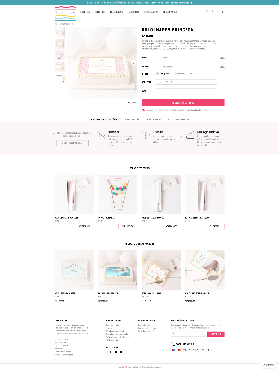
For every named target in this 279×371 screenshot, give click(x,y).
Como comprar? (112, 325)
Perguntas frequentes (147, 328)
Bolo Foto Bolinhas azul (197, 293)
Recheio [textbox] (145, 66)
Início (56, 24)
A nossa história (61, 339)
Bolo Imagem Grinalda (65, 293)
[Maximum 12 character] (144, 91)
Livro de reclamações (147, 331)
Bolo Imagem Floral (151, 293)
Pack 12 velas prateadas (197, 217)
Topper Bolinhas (106, 217)
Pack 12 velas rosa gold (66, 217)
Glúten (145, 74)
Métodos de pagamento (115, 331)
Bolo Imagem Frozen (108, 293)
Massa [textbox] (144, 57)
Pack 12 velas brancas (153, 217)
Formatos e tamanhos (63, 354)
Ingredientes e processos (65, 345)
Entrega (109, 328)
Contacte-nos (144, 325)
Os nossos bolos (61, 342)
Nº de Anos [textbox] (146, 82)
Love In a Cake (65, 13)
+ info (222, 57)
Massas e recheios (62, 348)
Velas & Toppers (139, 168)
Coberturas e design (62, 351)
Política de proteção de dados (118, 337)
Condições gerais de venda (117, 334)
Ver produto (84, 226)
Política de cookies (113, 340)
